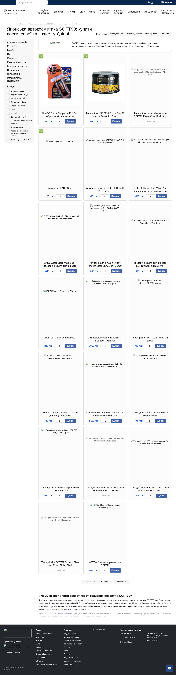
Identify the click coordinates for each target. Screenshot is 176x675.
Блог (66, 651)
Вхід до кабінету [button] (71, 634)
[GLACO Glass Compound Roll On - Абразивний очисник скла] (60, 82)
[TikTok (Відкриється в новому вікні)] (8, 2)
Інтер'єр (71, 12)
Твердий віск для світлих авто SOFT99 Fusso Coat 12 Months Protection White (150, 116)
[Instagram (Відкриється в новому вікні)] (5, 2)
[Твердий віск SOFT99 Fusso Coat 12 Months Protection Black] (105, 82)
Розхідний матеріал (104, 11)
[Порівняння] (140, 2)
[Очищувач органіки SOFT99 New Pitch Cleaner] (150, 381)
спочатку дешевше (134, 34)
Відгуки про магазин (72, 661)
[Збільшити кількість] (63, 121)
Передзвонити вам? (128, 637)
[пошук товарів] (45, 2)
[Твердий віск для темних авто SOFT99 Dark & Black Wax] (150, 231)
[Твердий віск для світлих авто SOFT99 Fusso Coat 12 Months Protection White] (150, 82)
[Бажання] (134, 2)
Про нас (67, 647)
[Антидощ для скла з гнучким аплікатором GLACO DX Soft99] (105, 231)
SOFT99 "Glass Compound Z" (60, 337)
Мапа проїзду (152, 641)
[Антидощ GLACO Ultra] (60, 157)
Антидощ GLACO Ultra (60, 188)
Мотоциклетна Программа (46, 664)
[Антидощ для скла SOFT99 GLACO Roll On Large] (105, 157)
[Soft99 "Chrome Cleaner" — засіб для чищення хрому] (60, 381)
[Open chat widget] (169, 668)
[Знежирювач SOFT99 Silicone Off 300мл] (150, 306)
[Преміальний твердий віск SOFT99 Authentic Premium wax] (105, 381)
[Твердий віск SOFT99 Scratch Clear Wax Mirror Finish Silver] (150, 456)
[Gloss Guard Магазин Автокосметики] (18, 633)
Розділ (10, 86)
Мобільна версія (13, 652)
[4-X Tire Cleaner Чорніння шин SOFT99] (105, 531)
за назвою (166, 34)
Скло (82, 12)
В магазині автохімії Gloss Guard (53, 614)
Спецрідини (134, 12)
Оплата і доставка (71, 637)
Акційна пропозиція (44, 11)
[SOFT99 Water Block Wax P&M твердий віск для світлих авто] (150, 157)
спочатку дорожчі (152, 34)
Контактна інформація (73, 644)
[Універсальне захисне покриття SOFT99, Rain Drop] (105, 306)
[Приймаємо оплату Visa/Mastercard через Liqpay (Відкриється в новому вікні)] (18, 646)
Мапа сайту (68, 664)
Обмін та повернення (72, 640)
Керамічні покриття (119, 11)
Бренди (67, 654)
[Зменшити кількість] (56, 121)
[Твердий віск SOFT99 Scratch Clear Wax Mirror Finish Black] (60, 531)
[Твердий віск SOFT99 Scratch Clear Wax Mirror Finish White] (105, 456)
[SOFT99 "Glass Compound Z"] (60, 306)
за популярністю (117, 34)
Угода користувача (71, 657)
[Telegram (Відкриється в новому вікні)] (12, 2)
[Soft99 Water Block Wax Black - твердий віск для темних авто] (60, 231)
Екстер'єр (58, 12)
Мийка (92, 12)
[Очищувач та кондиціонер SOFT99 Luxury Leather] (60, 456)
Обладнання (150, 12)
